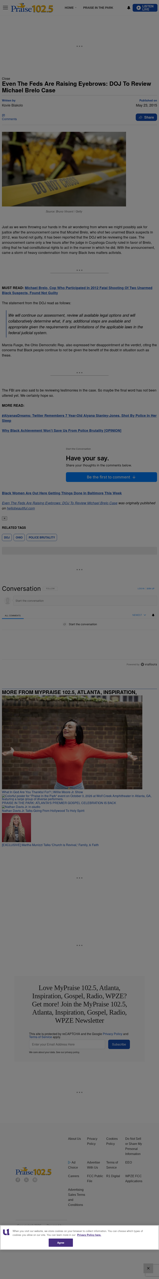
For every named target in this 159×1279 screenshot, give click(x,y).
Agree (60, 1242)
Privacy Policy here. (89, 1235)
